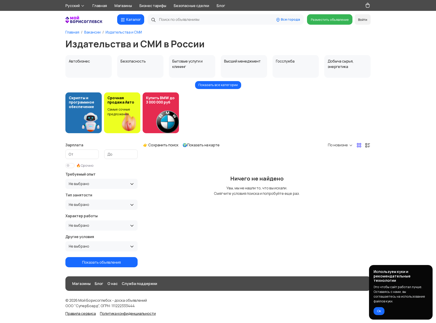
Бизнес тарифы (152, 5)
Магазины (123, 5)
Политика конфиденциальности (128, 313)
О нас (112, 283)
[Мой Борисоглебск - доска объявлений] (88, 19)
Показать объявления (101, 262)
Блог (221, 5)
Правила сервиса (80, 313)
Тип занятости (78, 195)
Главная (99, 5)
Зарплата (74, 144)
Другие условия (79, 236)
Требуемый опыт (80, 174)
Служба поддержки (139, 283)
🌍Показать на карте (201, 144)
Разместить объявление (330, 19)
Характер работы (81, 215)
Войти (362, 19)
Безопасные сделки (191, 5)
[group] (83, 112)
